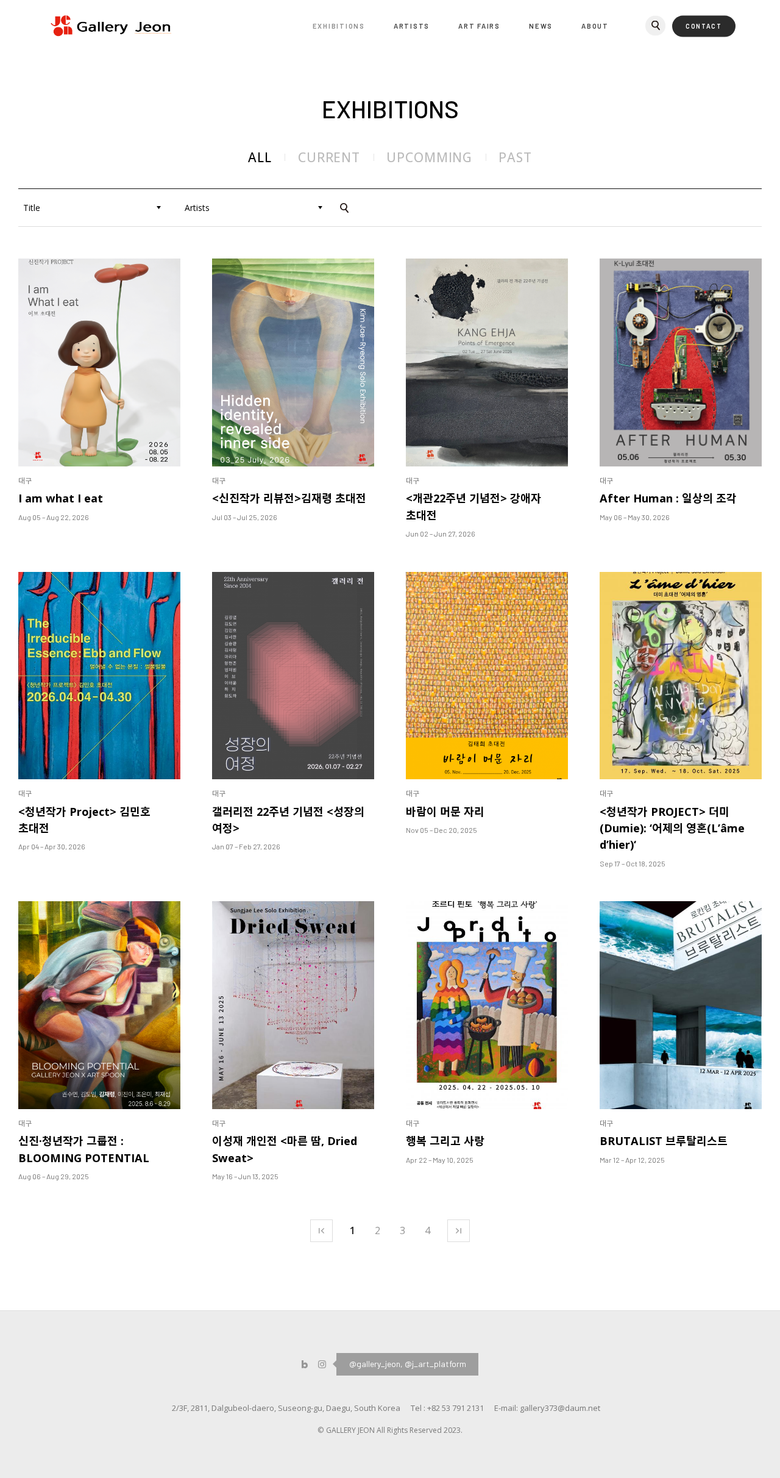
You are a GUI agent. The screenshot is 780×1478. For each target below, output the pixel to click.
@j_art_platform (435, 1363)
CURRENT (329, 157)
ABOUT (595, 26)
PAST (514, 157)
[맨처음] (321, 1230)
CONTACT (704, 26)
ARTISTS (412, 26)
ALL (260, 157)
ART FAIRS (479, 26)
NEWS (541, 26)
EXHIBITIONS (339, 26)
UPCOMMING (429, 157)
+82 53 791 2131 (455, 1407)
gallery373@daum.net (560, 1407)
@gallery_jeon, (376, 1363)
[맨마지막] (458, 1230)
